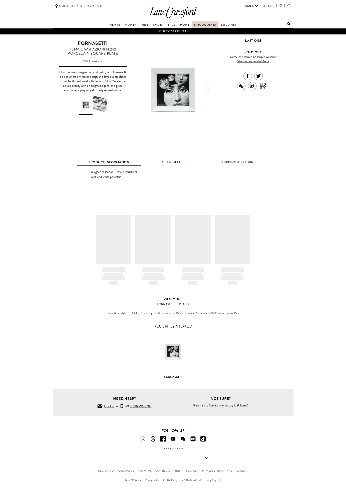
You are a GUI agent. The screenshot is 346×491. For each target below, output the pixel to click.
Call (137, 406)
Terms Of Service (133, 480)
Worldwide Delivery (173, 31)
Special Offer (205, 25)
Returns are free (203, 405)
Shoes (158, 25)
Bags (171, 25)
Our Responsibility (169, 471)
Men (145, 25)
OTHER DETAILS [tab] (173, 162)
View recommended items (253, 61)
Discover (228, 25)
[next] (208, 90)
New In (115, 25)
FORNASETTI (93, 43)
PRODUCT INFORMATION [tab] (109, 162)
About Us (145, 471)
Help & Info (106, 471)
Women (131, 25)
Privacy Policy (152, 480)
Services (192, 471)
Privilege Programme (217, 471)
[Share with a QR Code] (263, 86)
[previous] (138, 90)
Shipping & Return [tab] (237, 162)
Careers (242, 471)
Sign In (249, 6)
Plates (184, 304)
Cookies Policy (170, 480)
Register (268, 6)
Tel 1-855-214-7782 (91, 6)
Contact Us (126, 471)
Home (184, 25)
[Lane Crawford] (173, 17)
